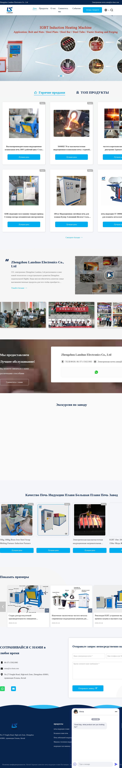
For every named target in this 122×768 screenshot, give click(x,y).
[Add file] (74, 764)
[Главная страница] (9, 10)
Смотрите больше (74, 237)
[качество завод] (53, 519)
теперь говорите (92, 10)
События (76, 8)
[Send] (116, 764)
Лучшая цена (24, 157)
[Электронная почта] (16, 690)
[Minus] (116, 711)
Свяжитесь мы (63, 10)
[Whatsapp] (5, 690)
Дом (35, 8)
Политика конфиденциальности (13, 764)
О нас (53, 8)
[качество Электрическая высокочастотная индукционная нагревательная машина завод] (89, 519)
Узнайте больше (19, 288)
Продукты (43, 8)
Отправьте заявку (86, 688)
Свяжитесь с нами (14, 382)
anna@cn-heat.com (11, 668)
